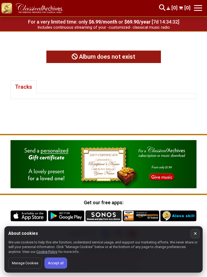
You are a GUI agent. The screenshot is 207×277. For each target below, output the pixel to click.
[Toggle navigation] (198, 8)
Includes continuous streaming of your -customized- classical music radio (103, 27)
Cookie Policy (46, 252)
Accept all (56, 263)
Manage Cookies (25, 263)
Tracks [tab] (23, 87)
